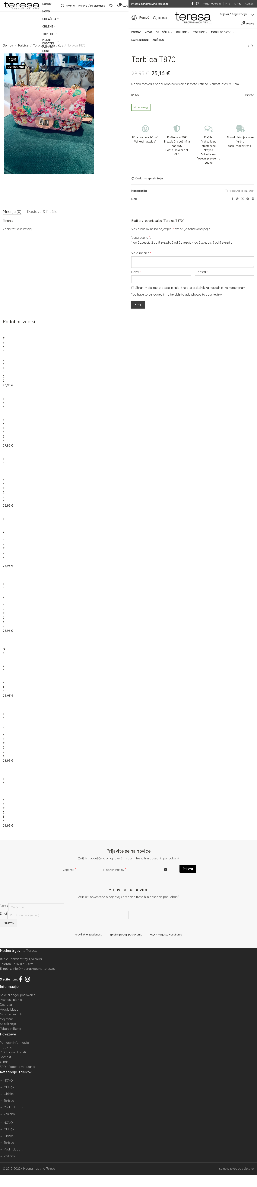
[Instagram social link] (198, 4)
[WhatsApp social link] (247, 199)
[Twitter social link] (242, 199)
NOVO (8, 1080)
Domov (8, 45)
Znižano (9, 1114)
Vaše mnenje (141, 253)
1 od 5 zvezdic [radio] (141, 242)
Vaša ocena (140, 237)
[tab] (12, 211)
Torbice (23, 45)
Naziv (136, 272)
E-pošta (201, 272)
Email (3, 913)
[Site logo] (21, 5)
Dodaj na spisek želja (149, 178)
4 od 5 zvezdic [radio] (202, 242)
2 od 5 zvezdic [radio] (161, 242)
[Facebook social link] (192, 4)
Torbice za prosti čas (239, 191)
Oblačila (9, 1087)
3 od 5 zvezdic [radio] (181, 242)
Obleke (9, 1094)
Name (4, 905)
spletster (248, 1168)
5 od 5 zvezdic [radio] (222, 242)
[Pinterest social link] (237, 199)
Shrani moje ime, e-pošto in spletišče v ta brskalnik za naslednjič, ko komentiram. (190, 288)
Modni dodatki (14, 1107)
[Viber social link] (252, 199)
